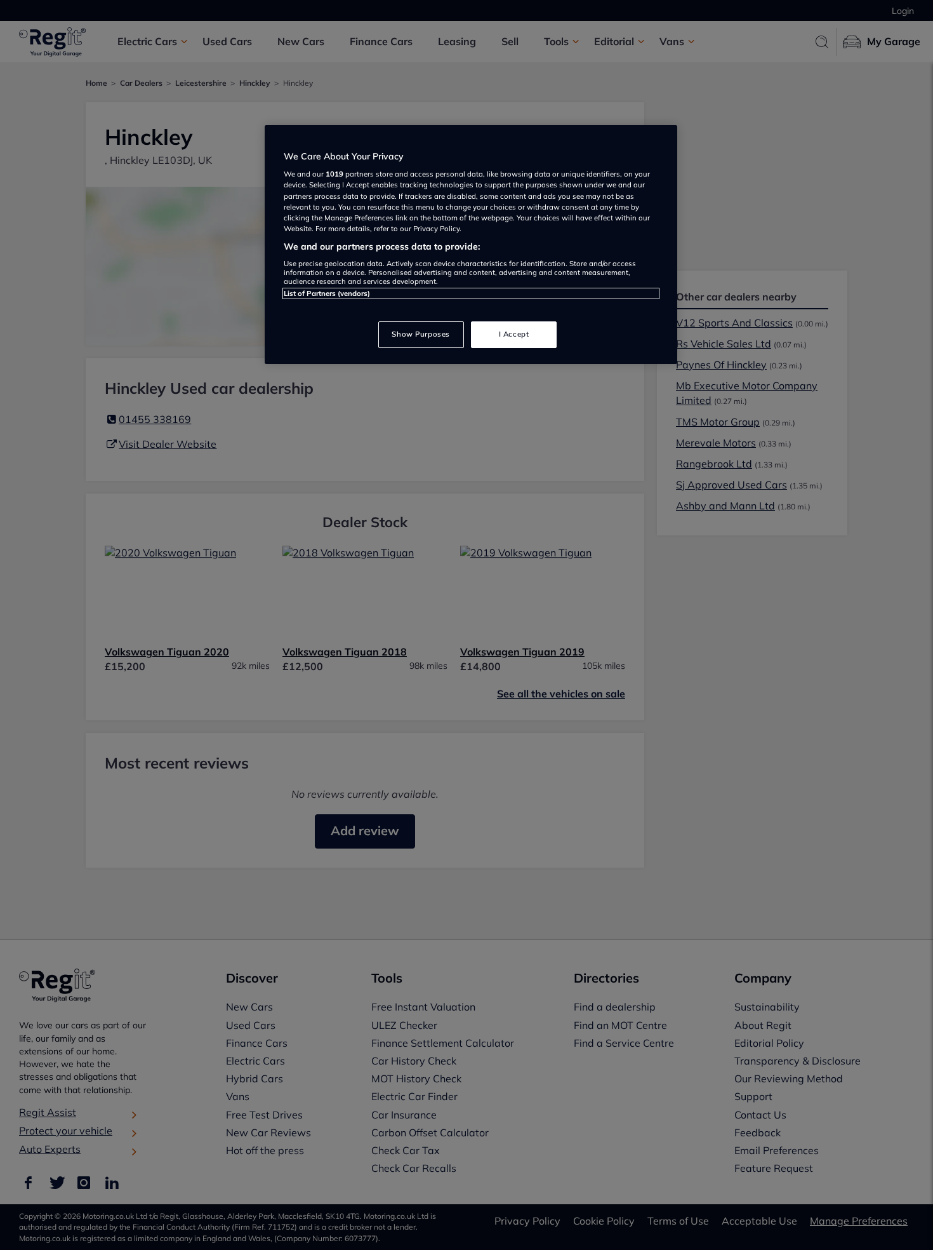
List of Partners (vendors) (327, 293)
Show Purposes (420, 334)
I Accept (514, 334)
